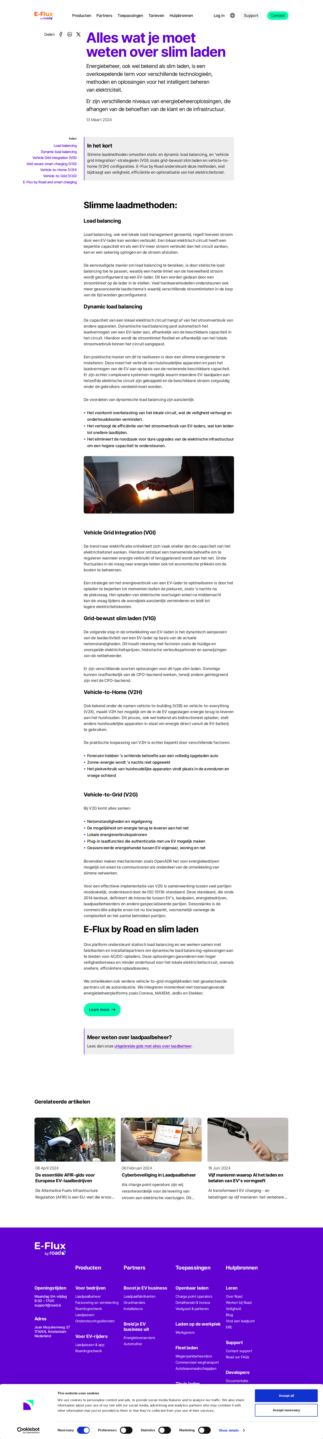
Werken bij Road (239, 1302)
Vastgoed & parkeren (192, 1308)
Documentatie (237, 1381)
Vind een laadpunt (240, 1321)
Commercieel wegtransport (197, 1362)
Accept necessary (286, 1410)
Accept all (286, 1395)
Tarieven (156, 15)
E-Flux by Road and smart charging (50, 182)
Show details (229, 1430)
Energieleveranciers (139, 1337)
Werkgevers (185, 1332)
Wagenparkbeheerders (194, 1356)
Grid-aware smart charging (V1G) (52, 164)
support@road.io (47, 1305)
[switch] (126, 1430)
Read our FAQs (237, 1357)
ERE (229, 1327)
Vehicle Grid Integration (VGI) (55, 157)
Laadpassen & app (89, 1344)
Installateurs (133, 1308)
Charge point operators (194, 1296)
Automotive (133, 1344)
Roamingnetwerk (88, 1308)
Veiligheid (233, 1308)
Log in (219, 15)
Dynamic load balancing (59, 151)
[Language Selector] (232, 15)
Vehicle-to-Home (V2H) (58, 170)
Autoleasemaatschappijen (196, 1368)
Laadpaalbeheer (88, 1296)
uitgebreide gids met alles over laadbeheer (152, 1046)
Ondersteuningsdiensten (95, 1321)
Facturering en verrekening (96, 1302)
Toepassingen (130, 15)
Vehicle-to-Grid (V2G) (60, 176)
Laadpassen (84, 1315)
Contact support (239, 1351)
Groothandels (134, 1302)
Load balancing (65, 145)
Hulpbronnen (181, 15)
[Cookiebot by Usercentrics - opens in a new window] (28, 1430)
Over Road (234, 1296)
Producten (81, 15)
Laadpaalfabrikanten (140, 1296)
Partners (104, 15)
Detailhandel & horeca (193, 1302)
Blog (229, 1315)
